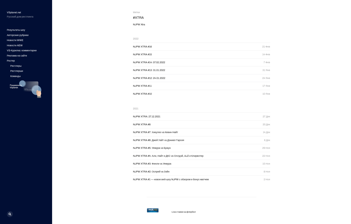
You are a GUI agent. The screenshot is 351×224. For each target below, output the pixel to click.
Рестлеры (16, 66)
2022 (135, 38)
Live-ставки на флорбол (184, 212)
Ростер (11, 60)
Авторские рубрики (18, 35)
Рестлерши (16, 71)
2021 (135, 108)
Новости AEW (15, 45)
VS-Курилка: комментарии (22, 50)
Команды (15, 76)
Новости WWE (15, 40)
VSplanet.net (14, 12)
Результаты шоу (16, 30)
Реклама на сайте (17, 55)
